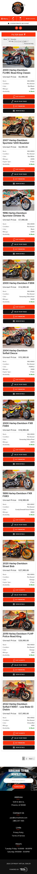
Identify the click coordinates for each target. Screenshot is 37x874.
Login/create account (19, 23)
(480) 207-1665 (18, 821)
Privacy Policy (18, 832)
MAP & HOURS (31, 18)
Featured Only (29, 43)
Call (13, 20)
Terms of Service (18, 836)
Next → (31, 759)
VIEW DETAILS (20, 111)
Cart (20, 20)
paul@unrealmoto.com (18, 818)
